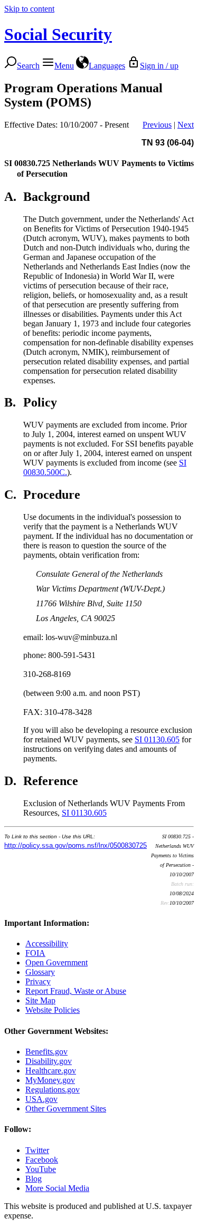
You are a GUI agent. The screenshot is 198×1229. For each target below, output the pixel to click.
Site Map (40, 1000)
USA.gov (41, 1099)
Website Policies (52, 1009)
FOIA (35, 953)
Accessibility (46, 943)
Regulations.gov (52, 1089)
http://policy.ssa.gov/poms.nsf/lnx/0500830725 (75, 845)
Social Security (58, 34)
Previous (157, 124)
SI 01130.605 (157, 739)
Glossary (40, 971)
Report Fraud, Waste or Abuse (75, 990)
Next (185, 124)
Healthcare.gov (50, 1070)
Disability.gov (48, 1061)
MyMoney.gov (50, 1080)
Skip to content (29, 8)
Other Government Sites (65, 1108)
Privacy (38, 981)
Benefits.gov (46, 1051)
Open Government (56, 962)
